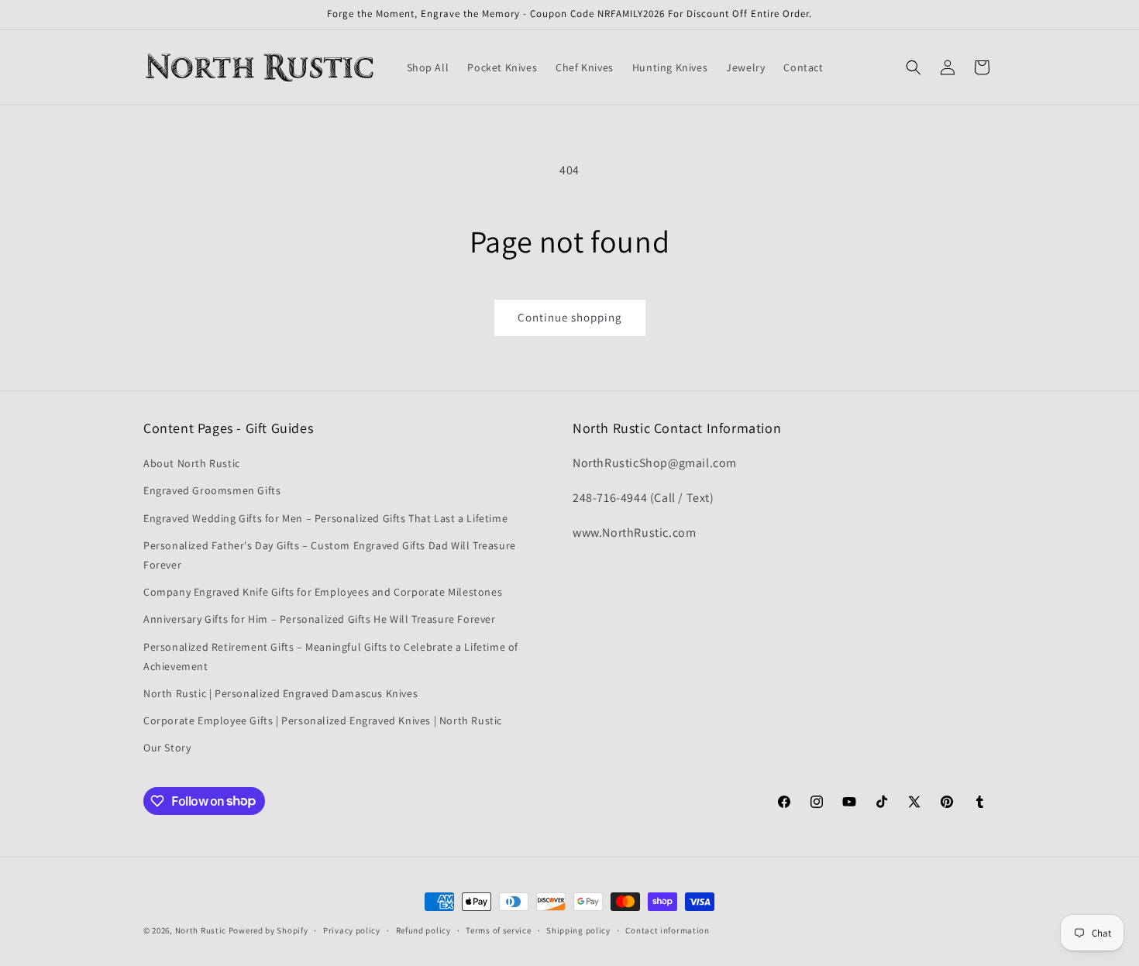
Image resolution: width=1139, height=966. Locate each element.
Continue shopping (570, 317)
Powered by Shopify (268, 930)
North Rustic (200, 930)
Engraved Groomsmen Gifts (211, 491)
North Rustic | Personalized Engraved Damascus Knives (280, 693)
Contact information (667, 929)
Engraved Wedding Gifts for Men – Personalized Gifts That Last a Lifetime (325, 518)
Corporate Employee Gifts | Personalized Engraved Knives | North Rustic (322, 720)
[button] (913, 67)
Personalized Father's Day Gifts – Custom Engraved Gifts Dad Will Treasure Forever (329, 555)
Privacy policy (351, 929)
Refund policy (423, 929)
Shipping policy (578, 929)
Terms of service (498, 929)
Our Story (167, 748)
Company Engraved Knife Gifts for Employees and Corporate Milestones (322, 592)
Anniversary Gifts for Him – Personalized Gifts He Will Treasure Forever (319, 619)
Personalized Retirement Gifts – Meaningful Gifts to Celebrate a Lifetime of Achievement (330, 656)
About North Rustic (191, 463)
